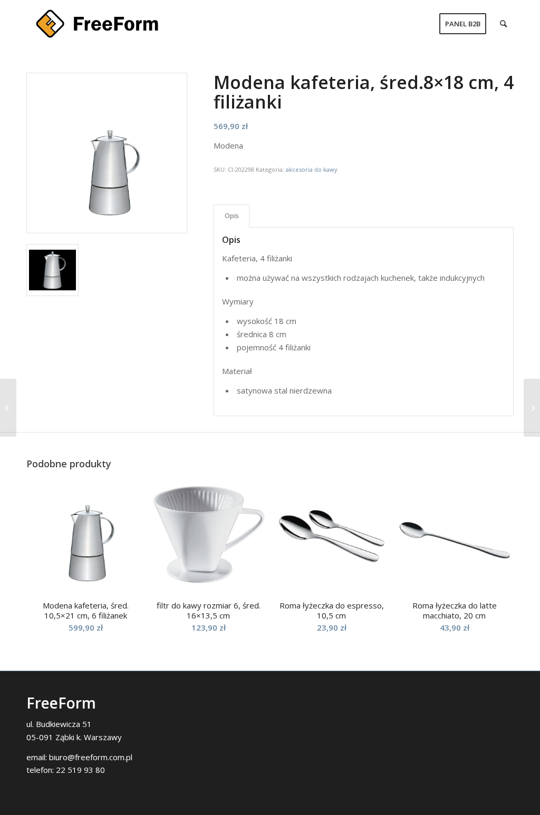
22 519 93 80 (80, 769)
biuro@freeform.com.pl (90, 757)
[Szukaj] (503, 23)
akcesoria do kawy (312, 169)
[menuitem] (462, 23)
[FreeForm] (97, 23)
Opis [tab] (232, 215)
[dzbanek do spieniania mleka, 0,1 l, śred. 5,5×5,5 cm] (8, 408)
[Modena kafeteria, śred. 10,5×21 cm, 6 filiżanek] (532, 408)
